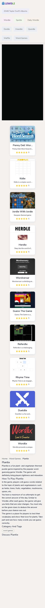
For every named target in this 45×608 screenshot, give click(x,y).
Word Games (15, 458)
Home (5, 458)
